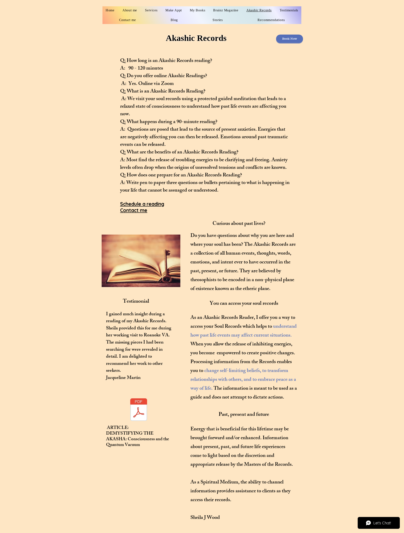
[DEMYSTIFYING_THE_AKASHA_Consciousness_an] (138, 410)
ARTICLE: (117, 428)
